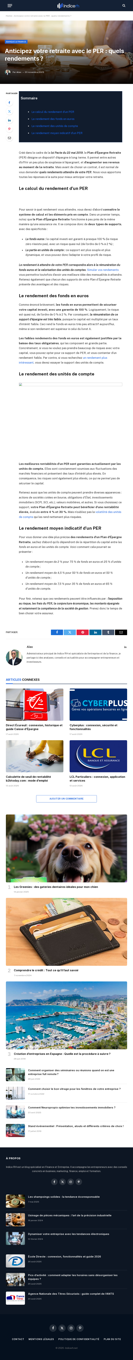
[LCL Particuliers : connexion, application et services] (98, 756)
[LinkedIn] (9, 120)
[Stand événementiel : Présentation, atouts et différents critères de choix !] (15, 1130)
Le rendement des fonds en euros (53, 119)
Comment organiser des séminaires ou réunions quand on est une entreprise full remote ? (71, 1072)
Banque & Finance (16, 42)
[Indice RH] (68, 5)
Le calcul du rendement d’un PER (53, 112)
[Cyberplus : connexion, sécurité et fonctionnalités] (98, 705)
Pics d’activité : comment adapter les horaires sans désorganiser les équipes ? (73, 1277)
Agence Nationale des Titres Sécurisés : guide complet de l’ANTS (71, 1293)
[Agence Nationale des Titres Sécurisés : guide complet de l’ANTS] (15, 1298)
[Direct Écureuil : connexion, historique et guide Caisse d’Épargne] (34, 705)
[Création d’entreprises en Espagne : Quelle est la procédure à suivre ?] (66, 1015)
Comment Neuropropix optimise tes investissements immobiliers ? (72, 1107)
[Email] (9, 137)
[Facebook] (9, 102)
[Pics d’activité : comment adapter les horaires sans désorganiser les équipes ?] (15, 1279)
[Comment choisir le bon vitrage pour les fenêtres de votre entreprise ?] (15, 1093)
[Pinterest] (9, 128)
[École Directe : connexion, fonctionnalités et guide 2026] (15, 1260)
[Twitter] (9, 111)
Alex (18, 72)
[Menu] (10, 5)
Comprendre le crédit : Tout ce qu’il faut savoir (46, 970)
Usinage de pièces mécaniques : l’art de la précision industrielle (70, 1215)
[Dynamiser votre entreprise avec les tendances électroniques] (15, 1238)
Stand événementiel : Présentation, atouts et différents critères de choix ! (76, 1126)
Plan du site (112, 1339)
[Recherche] (123, 5)
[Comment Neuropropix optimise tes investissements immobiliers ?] (15, 1111)
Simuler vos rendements (103, 270)
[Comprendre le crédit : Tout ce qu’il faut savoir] (66, 932)
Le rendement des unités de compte (55, 126)
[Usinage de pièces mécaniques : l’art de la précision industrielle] (15, 1219)
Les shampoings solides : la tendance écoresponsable (64, 1196)
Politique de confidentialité (78, 1339)
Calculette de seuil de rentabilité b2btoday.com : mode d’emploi (28, 778)
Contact (18, 1339)
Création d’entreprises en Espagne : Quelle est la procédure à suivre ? (62, 1054)
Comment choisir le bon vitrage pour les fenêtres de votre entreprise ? (74, 1089)
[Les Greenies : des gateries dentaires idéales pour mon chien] (66, 848)
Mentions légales (41, 1339)
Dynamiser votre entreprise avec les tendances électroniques (68, 1234)
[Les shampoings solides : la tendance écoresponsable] (15, 1201)
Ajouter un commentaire (67, 798)
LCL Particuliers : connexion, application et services (97, 778)
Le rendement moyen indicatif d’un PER (57, 133)
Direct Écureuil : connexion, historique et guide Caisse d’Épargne (34, 727)
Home (9, 16)
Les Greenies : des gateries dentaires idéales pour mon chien (56, 887)
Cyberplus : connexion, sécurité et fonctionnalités (93, 727)
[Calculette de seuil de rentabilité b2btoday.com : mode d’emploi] (34, 756)
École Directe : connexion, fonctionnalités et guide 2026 (64, 1256)
